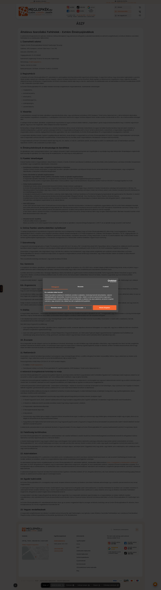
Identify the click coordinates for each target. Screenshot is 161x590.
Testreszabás (79, 307)
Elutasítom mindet (56, 307)
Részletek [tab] (80, 286)
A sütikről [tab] (106, 286)
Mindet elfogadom (104, 307)
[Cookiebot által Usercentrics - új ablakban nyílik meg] (109, 281)
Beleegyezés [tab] (55, 287)
